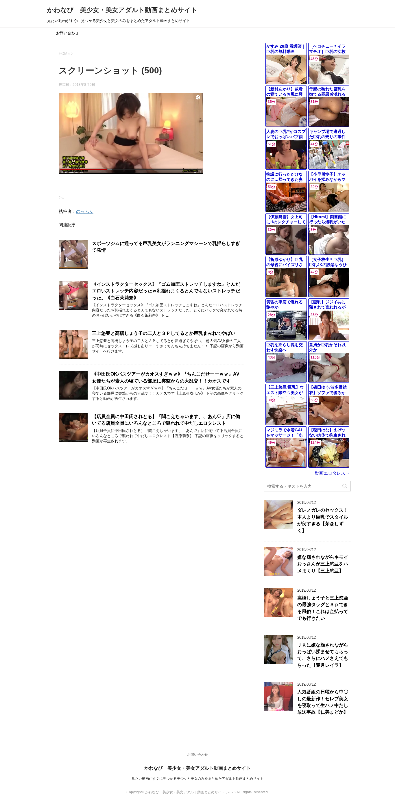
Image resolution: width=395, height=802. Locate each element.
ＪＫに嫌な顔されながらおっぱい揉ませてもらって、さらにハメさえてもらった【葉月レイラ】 (322, 655)
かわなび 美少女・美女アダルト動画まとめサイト (122, 10)
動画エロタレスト (332, 473)
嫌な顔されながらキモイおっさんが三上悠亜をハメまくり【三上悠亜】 (322, 564)
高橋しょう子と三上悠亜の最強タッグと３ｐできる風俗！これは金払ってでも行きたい (322, 608)
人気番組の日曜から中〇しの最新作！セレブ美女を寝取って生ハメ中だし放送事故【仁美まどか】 (322, 701)
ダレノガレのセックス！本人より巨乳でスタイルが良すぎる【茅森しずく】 (322, 520)
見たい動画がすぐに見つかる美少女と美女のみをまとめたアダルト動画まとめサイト (197, 779)
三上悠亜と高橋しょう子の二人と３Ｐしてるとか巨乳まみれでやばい (163, 333)
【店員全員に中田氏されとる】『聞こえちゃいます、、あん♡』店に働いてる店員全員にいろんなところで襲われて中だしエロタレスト (166, 420)
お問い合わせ (67, 33)
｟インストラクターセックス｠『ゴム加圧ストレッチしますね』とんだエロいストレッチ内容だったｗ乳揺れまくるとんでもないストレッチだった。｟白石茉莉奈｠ (166, 291)
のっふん (84, 211)
